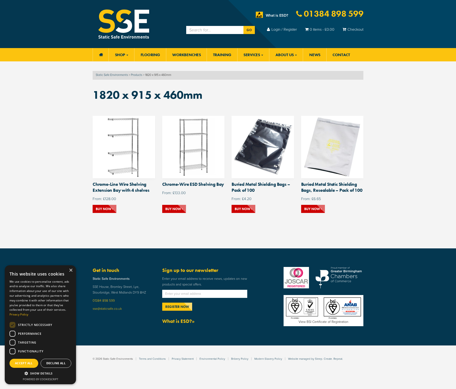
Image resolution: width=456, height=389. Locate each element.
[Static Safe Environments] (123, 23)
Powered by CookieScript (40, 379)
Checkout (355, 29)
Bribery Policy (239, 358)
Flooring (150, 54)
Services (252, 54)
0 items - (322, 29)
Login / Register (284, 29)
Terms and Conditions (152, 358)
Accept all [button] (24, 363)
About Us (285, 54)
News (314, 54)
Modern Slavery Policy (268, 358)
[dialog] (40, 324)
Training (222, 54)
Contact (341, 54)
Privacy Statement (183, 358)
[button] (40, 373)
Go (249, 30)
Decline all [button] (56, 363)
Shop (120, 54)
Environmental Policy (212, 358)
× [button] (70, 270)
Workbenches (186, 54)
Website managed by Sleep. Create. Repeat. (315, 358)
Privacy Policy (19, 314)
